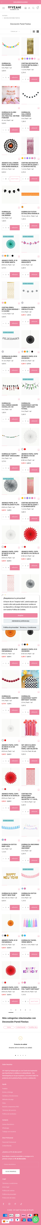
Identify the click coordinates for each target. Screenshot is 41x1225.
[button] (19, 59)
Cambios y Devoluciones (10, 1096)
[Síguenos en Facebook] (3, 1204)
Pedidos (5, 1088)
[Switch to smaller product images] (38, 31)
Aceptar (20, 615)
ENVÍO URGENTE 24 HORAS (20, 2)
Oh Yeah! (4, 15)
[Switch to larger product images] (34, 31)
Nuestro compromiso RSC (10, 1107)
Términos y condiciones (10, 1183)
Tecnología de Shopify (26, 1210)
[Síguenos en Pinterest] (15, 1204)
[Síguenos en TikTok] (21, 1204)
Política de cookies (8, 1190)
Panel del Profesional (9, 1142)
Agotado (15, 179)
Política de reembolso (9, 1114)
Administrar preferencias (20, 621)
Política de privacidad (10, 627)
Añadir (16, 78)
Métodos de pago (7, 1099)
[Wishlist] (25, 8)
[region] (20, 1043)
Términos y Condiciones (28, 627)
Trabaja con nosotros (9, 1131)
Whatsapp (5, 1128)
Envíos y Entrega (7, 1092)
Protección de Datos (8, 1198)
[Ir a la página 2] (30, 1010)
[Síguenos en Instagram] (9, 1204)
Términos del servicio (9, 1110)
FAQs (4, 1103)
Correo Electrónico (8, 1124)
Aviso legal (5, 1187)
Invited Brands (7, 1146)
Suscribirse (11, 1171)
